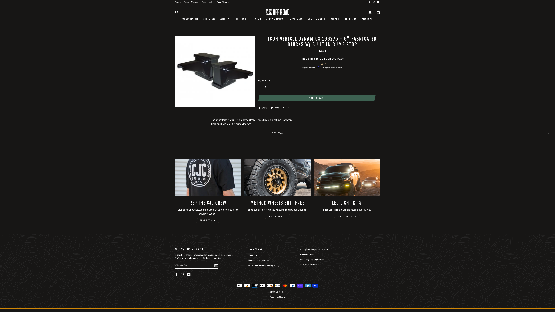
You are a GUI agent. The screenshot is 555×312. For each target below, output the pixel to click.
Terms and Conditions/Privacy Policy (263, 265)
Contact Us (252, 255)
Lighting (240, 19)
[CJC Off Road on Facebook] (176, 274)
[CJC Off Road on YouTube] (189, 274)
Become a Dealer (307, 254)
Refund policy (208, 2)
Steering (209, 19)
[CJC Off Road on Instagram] (182, 274)
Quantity (264, 80)
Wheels (225, 19)
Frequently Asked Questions (312, 259)
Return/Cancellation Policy (259, 260)
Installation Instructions (309, 264)
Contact (367, 19)
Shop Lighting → (347, 216)
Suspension (190, 19)
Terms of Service (191, 2)
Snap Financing (223, 2)
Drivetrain (295, 19)
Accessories (274, 19)
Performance (317, 19)
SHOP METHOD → (277, 216)
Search (178, 2)
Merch (335, 19)
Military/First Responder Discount (314, 249)
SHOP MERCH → (208, 220)
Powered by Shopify (277, 297)
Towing (256, 19)
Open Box (350, 19)
